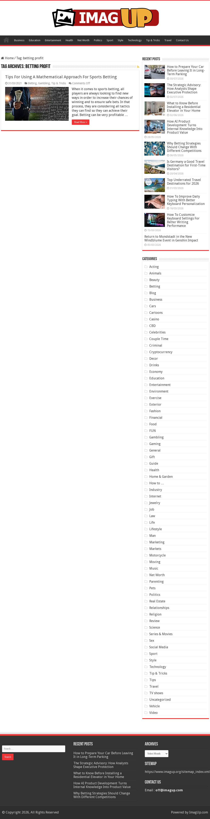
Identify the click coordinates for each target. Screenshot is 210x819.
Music (153, 568)
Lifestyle (155, 529)
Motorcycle (157, 555)
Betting (32, 83)
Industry (155, 490)
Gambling (44, 83)
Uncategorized (160, 700)
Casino (154, 319)
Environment (158, 391)
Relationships (159, 608)
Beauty (154, 280)
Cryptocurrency (160, 352)
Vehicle (154, 706)
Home (6, 39)
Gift (152, 457)
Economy (156, 372)
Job (151, 509)
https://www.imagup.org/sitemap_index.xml (177, 772)
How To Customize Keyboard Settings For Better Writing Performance (183, 220)
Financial (155, 418)
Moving (154, 562)
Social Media (158, 647)
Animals (155, 273)
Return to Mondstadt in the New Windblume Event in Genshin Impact (171, 238)
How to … (156, 483)
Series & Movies (160, 634)
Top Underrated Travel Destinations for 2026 (184, 181)
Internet (155, 496)
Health (69, 40)
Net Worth (83, 40)
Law (152, 516)
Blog (152, 293)
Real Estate (157, 601)
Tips (152, 680)
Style (120, 40)
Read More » (80, 122)
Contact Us (182, 40)
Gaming (155, 444)
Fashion (155, 411)
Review (154, 621)
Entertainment (53, 40)
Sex (151, 641)
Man (152, 536)
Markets (155, 549)
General (155, 450)
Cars (152, 306)
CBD (152, 326)
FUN (152, 431)
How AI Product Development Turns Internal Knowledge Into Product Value (184, 126)
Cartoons (156, 313)
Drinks (154, 365)
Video (153, 713)
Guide (153, 463)
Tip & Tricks (153, 40)
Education (34, 40)
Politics (98, 40)
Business (19, 40)
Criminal (155, 345)
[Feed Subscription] (138, 66)
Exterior (155, 404)
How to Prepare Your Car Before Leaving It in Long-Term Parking (186, 70)
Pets (152, 588)
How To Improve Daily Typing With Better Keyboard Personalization (186, 200)
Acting (154, 267)
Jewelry (154, 503)
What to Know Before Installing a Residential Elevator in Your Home (184, 107)
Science (154, 627)
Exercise (155, 398)
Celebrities (157, 332)
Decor (153, 359)
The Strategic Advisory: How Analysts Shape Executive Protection (184, 88)
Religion (155, 614)
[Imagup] (105, 17)
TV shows (156, 693)
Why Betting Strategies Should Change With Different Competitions (184, 147)
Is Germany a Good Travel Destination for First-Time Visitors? (186, 165)
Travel (167, 40)
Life (152, 522)
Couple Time (158, 339)
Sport (110, 40)
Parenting (156, 582)
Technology (135, 40)
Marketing (156, 542)
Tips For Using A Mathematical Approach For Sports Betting (61, 76)
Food (153, 424)
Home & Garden (161, 477)
